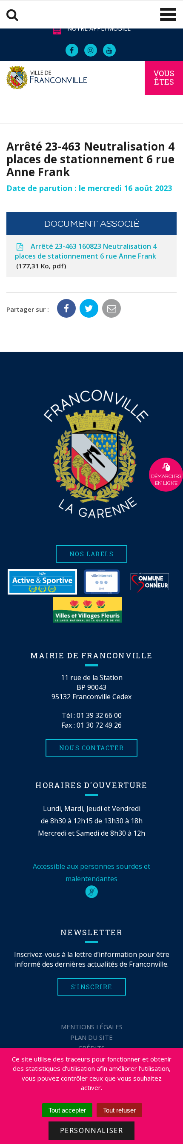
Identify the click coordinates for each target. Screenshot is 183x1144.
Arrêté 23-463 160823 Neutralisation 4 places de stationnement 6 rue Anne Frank (86, 256)
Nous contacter (91, 748)
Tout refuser (119, 1110)
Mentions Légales (92, 1026)
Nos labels (91, 554)
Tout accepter (67, 1110)
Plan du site (91, 1037)
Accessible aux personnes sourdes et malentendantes (91, 872)
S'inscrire (91, 987)
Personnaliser (91, 1130)
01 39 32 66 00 (99, 715)
